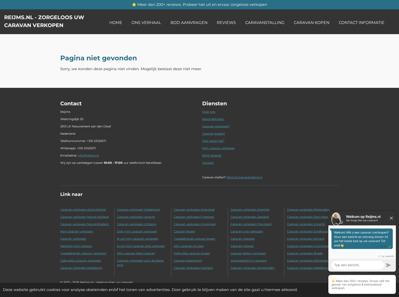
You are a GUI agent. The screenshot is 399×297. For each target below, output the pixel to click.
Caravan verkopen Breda (305, 253)
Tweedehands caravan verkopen (83, 253)
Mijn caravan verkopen (218, 148)
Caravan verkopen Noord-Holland (84, 217)
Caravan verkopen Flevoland (250, 224)
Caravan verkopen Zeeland (249, 217)
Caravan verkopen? (216, 126)
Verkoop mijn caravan (76, 246)
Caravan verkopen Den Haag (307, 217)
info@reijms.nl (88, 155)
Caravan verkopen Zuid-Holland (83, 209)
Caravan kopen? (213, 133)
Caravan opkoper (242, 239)
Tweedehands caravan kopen (194, 239)
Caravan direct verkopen (248, 253)
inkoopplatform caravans (248, 260)
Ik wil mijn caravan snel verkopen (141, 246)
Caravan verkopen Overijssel (194, 209)
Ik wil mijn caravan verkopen (137, 239)
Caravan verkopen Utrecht (136, 217)
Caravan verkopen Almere (305, 239)
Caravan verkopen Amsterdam (252, 268)
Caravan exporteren (188, 260)
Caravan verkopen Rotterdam (308, 209)
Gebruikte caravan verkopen (80, 260)
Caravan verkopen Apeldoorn (81, 268)
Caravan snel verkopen (246, 231)
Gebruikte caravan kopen (192, 253)
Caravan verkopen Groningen (195, 224)
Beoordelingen (213, 119)
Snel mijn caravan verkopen (137, 231)
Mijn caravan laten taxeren (136, 253)
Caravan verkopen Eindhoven (308, 231)
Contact (208, 163)
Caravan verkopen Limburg (136, 224)
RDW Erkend (211, 155)
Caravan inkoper (242, 246)
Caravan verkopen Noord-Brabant (84, 224)
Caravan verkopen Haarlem (193, 268)
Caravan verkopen (73, 239)
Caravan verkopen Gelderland (138, 209)
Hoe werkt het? (213, 141)
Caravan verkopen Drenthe (249, 209)
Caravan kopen (184, 231)
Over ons (208, 112)
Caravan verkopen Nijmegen (307, 260)
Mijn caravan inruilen (189, 246)
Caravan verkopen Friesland (194, 217)
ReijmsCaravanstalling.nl (244, 177)
